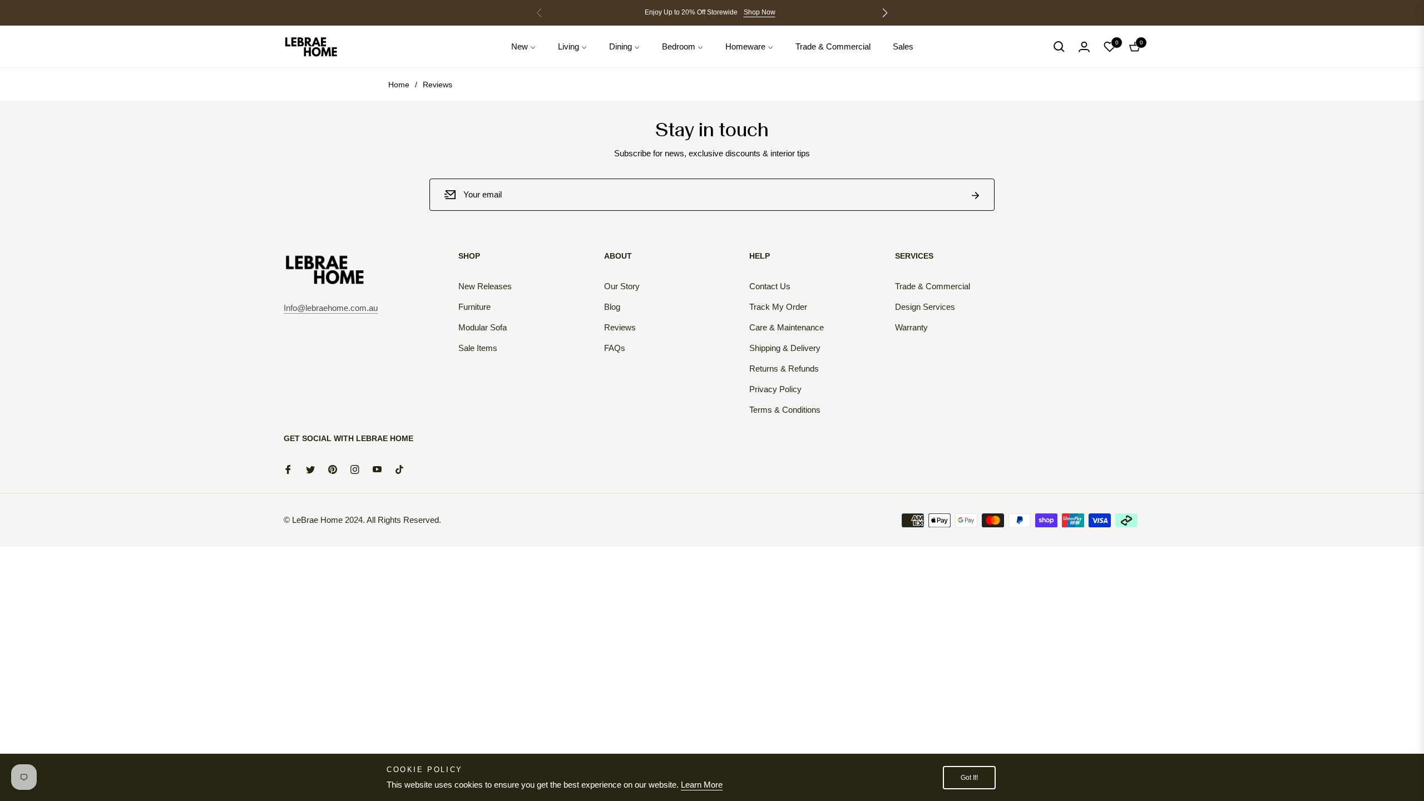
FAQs (614, 348)
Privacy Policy (775, 389)
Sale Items (477, 348)
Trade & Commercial (932, 286)
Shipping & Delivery (784, 348)
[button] (885, 13)
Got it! (969, 778)
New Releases (485, 286)
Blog (612, 307)
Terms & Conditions (784, 409)
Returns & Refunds (784, 368)
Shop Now (759, 12)
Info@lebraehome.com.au (331, 308)
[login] (1084, 46)
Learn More (702, 784)
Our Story (622, 286)
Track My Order (778, 307)
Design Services (925, 307)
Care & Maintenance (786, 327)
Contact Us (769, 286)
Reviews (620, 327)
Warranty (911, 327)
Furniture (474, 307)
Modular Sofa (482, 327)
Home (398, 84)
